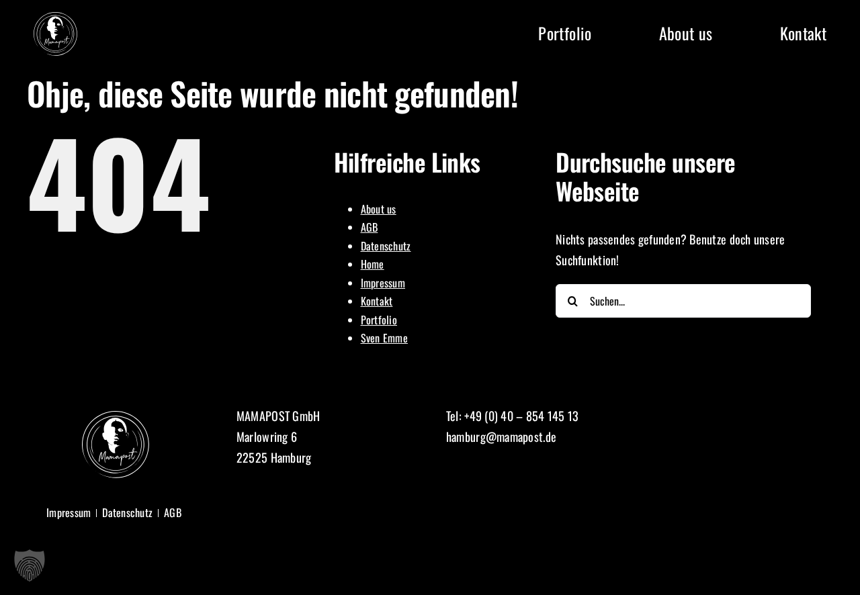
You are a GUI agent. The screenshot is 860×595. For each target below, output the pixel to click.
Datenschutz (386, 246)
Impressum (383, 283)
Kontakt (377, 301)
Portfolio (379, 320)
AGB (369, 227)
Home (372, 264)
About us (378, 209)
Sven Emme (384, 338)
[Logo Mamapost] (55, 18)
